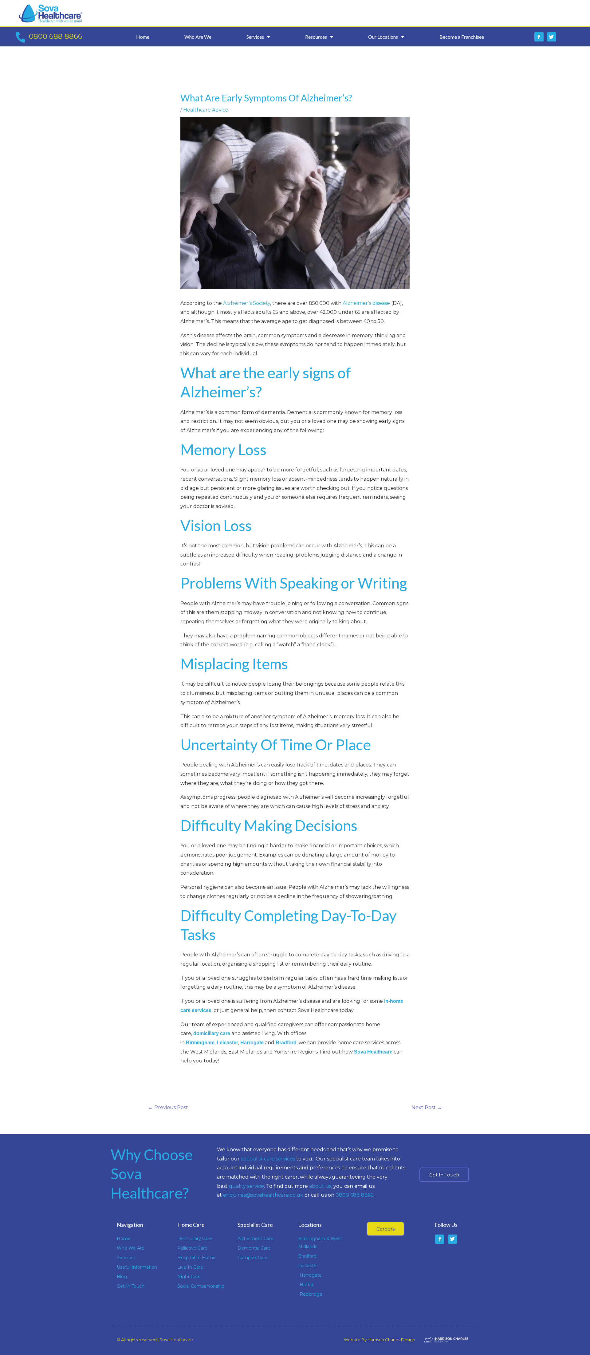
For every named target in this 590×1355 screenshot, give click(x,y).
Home (142, 37)
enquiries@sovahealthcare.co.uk (263, 1195)
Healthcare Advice (205, 110)
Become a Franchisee (461, 37)
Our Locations (383, 37)
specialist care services (268, 1159)
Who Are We (197, 37)
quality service (246, 1186)
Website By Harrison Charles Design (379, 1339)
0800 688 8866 (55, 36)
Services (255, 37)
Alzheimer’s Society (246, 303)
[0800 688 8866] (20, 37)
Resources (316, 37)
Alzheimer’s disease (366, 303)
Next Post (426, 1107)
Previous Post (168, 1107)
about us (320, 1186)
